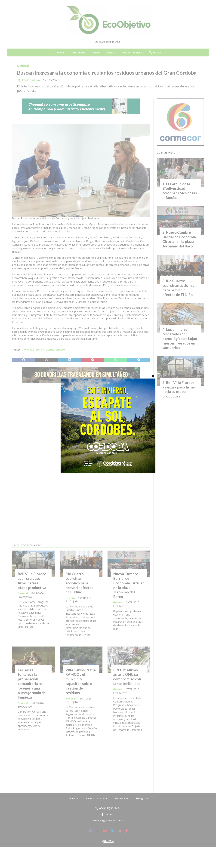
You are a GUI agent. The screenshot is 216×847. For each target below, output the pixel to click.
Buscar (157, 52)
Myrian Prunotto (55, 350)
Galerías (111, 52)
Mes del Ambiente (132, 52)
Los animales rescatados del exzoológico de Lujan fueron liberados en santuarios (179, 338)
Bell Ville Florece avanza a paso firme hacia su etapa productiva (32, 581)
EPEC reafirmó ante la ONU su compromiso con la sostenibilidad (127, 677)
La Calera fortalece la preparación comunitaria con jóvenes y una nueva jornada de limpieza (32, 683)
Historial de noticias (96, 798)
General (59, 52)
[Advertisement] (81, 415)
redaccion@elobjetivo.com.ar (108, 820)
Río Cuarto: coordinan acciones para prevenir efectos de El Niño (79, 583)
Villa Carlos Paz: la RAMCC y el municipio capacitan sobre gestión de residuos (80, 681)
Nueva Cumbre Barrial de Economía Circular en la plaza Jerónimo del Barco (128, 585)
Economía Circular (33, 350)
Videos (96, 52)
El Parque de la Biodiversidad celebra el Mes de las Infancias (179, 191)
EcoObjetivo (31, 80)
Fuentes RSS (121, 798)
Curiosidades (78, 52)
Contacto (73, 798)
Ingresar (143, 798)
